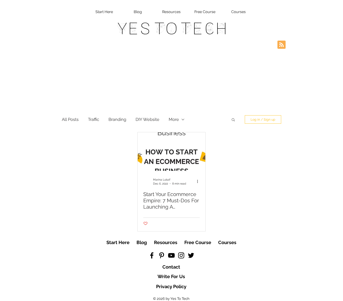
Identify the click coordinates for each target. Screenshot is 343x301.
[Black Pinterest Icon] (162, 255)
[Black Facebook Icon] (152, 255)
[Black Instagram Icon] (181, 255)
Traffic (93, 119)
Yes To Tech (171, 28)
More (174, 119)
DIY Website (147, 119)
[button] (233, 120)
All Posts (70, 119)
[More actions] (199, 181)
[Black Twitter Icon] (191, 255)
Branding (117, 119)
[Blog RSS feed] (281, 45)
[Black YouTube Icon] (171, 255)
